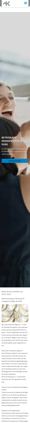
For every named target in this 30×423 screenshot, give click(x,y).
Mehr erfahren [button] (15, 161)
